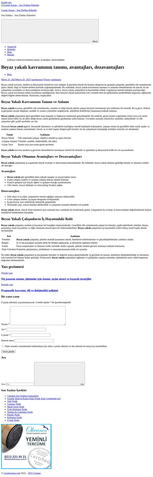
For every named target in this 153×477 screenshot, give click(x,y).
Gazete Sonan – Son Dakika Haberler (19, 10)
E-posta (5, 335)
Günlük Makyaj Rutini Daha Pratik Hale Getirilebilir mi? (34, 398)
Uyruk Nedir (13, 420)
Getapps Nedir (14, 404)
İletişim (10, 54)
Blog (9, 52)
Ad (3, 329)
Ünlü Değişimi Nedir (17, 409)
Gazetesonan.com (12, 473)
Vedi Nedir (12, 401)
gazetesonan (37, 79)
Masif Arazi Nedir (15, 406)
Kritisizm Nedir (14, 417)
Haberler (11, 49)
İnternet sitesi (7, 340)
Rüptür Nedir (13, 415)
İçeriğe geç (6, 2)
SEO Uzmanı (34, 473)
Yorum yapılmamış (52, 79)
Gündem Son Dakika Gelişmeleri (23, 396)
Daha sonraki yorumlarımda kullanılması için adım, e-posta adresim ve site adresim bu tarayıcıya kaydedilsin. (56, 346)
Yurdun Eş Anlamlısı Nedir (20, 412)
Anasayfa (11, 46)
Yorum (5, 324)
